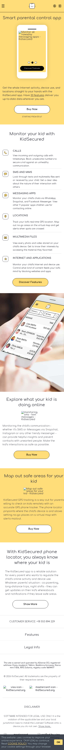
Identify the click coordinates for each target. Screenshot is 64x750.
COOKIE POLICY (17, 744)
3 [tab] (36, 62)
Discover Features (32, 68)
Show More (30, 604)
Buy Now (32, 109)
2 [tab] (32, 62)
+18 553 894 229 (46, 621)
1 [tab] (29, 62)
